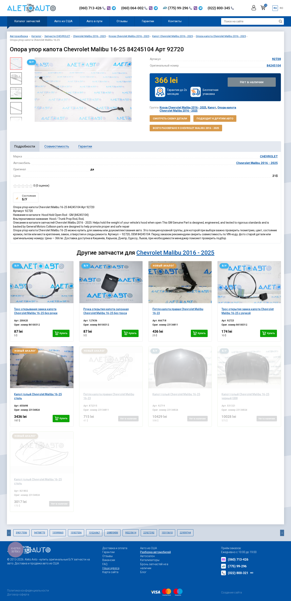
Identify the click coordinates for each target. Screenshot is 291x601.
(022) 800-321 (240, 573)
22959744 (185, 532)
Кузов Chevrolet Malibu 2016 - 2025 (183, 107)
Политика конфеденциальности (28, 590)
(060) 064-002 (132, 8)
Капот (212, 107)
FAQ (104, 564)
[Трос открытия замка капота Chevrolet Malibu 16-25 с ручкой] (249, 282)
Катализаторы (149, 560)
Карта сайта (110, 572)
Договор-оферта (18, 594)
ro (281, 8)
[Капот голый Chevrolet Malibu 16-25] (180, 367)
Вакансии (108, 560)
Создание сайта (231, 592)
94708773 (39, 532)
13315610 (167, 532)
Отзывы (122, 21)
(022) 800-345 (219, 8)
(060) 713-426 (90, 8)
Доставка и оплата (114, 548)
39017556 (21, 532)
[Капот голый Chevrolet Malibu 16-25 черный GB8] (249, 367)
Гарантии (148, 21)
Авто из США (63, 21)
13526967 (94, 532)
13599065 (57, 532)
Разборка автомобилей (155, 552)
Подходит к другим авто (215, 118)
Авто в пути (94, 21)
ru (275, 8)
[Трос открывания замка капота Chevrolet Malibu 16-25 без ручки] (41, 282)
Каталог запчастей (27, 21)
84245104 (274, 65)
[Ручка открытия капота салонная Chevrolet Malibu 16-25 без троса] (111, 282)
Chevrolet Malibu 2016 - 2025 (257, 163)
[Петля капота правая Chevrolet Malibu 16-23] (180, 282)
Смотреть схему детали (170, 118)
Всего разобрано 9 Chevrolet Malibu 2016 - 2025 (186, 128)
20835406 (112, 532)
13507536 (76, 532)
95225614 (130, 532)
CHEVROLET (269, 156)
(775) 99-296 (178, 8)
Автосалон (147, 556)
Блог (143, 572)
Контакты (175, 21)
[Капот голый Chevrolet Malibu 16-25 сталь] (41, 367)
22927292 (148, 532)
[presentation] (28, 90)
